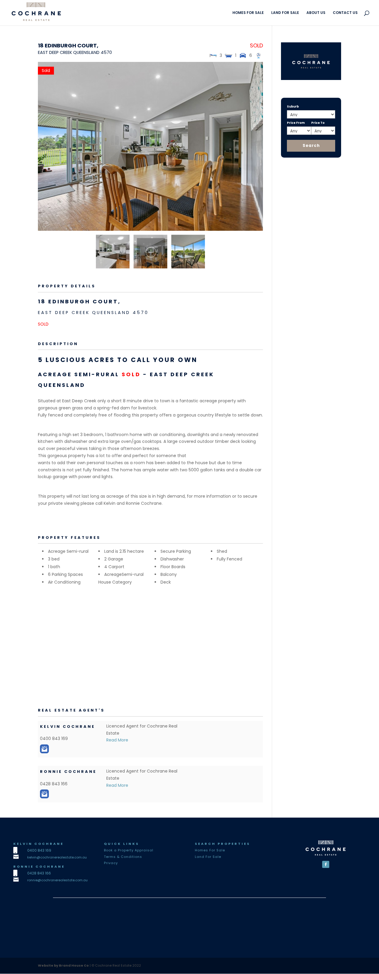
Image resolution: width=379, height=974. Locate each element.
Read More (117, 740)
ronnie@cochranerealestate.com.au (57, 880)
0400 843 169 (39, 850)
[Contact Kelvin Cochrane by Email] (44, 748)
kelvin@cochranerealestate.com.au (57, 857)
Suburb (293, 106)
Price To (318, 123)
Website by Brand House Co (63, 965)
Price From (296, 123)
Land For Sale (208, 856)
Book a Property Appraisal (128, 850)
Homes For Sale (210, 850)
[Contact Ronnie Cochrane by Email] (44, 793)
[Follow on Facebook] (325, 864)
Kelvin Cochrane (67, 726)
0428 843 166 (39, 873)
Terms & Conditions (123, 856)
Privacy (111, 863)
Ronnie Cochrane (68, 771)
